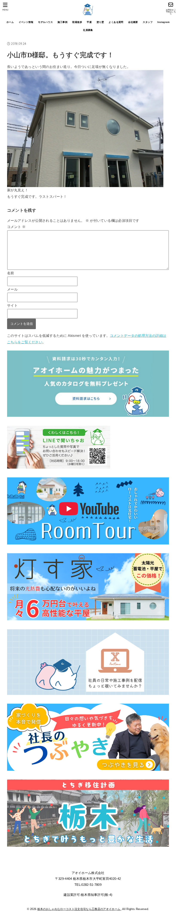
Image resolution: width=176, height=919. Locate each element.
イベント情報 (26, 22)
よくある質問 (116, 22)
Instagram (163, 22)
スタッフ (148, 22)
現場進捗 (77, 22)
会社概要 (133, 22)
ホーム (10, 22)
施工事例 (62, 22)
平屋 (89, 22)
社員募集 (88, 30)
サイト (12, 305)
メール (12, 289)
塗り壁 (100, 22)
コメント (16, 227)
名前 (10, 273)
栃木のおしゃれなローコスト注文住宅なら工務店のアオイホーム (79, 909)
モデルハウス (45, 22)
